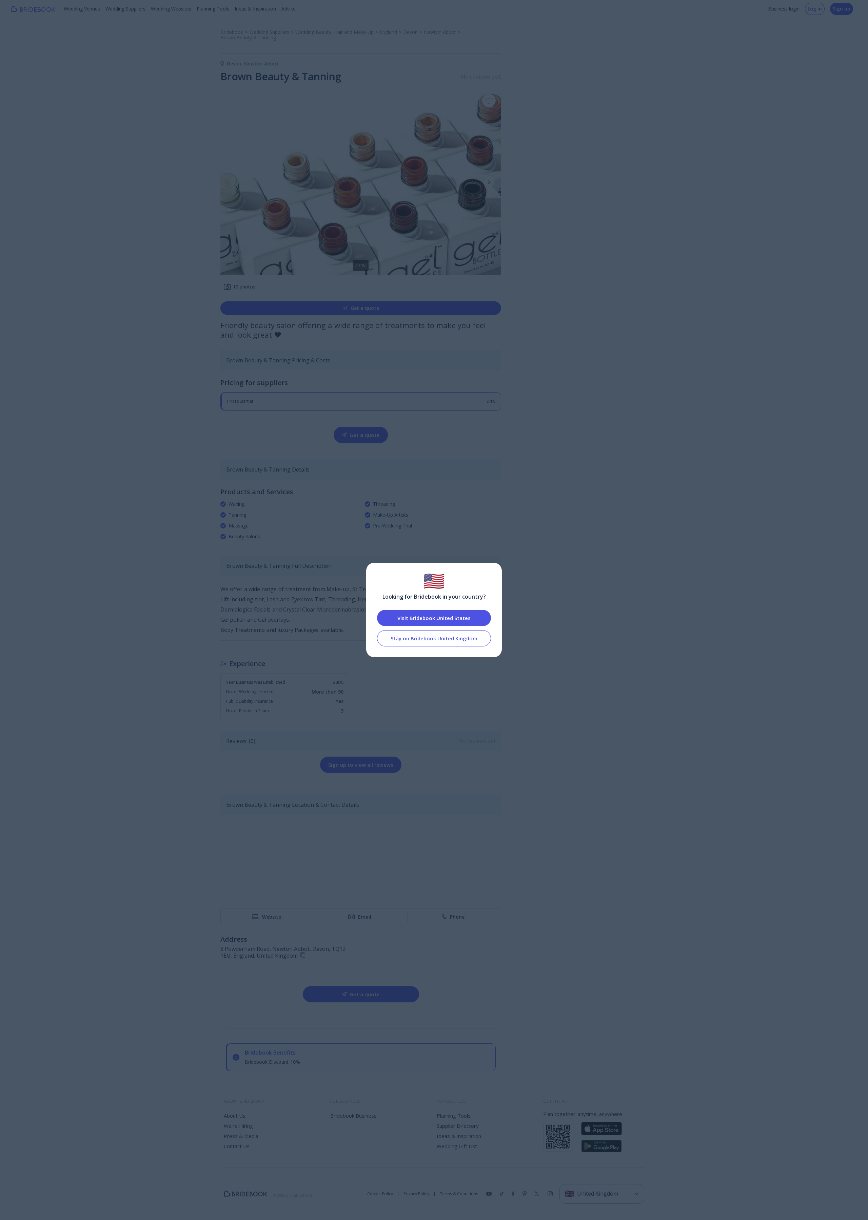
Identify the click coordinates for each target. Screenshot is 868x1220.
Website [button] (271, 917)
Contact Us (237, 1146)
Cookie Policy (380, 1194)
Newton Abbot (261, 63)
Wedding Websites (171, 8)
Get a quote (365, 308)
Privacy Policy (416, 1194)
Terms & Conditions (459, 1194)
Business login (784, 8)
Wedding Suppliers (125, 8)
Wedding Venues (82, 8)
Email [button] (364, 917)
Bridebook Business (353, 1115)
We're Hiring (238, 1125)
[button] (489, 181)
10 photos (244, 286)
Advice (288, 8)
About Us (234, 1115)
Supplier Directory (458, 1125)
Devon (235, 63)
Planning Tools (213, 8)
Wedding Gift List (457, 1146)
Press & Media (241, 1136)
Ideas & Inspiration (255, 8)
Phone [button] (457, 917)
